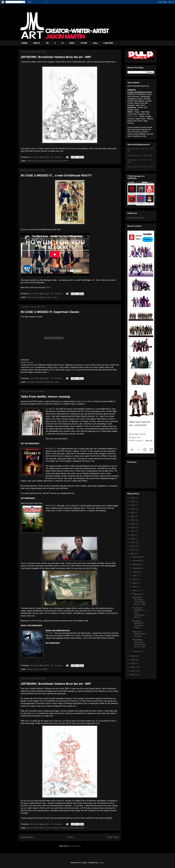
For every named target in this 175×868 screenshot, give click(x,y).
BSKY (72, 43)
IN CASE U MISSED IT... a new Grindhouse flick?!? (56, 175)
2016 (132, 535)
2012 (132, 550)
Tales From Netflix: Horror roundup (45, 396)
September (138, 568)
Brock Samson (40, 161)
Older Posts (113, 837)
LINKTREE (108, 43)
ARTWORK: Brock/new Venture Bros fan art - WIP (56, 57)
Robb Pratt (40, 382)
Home (70, 837)
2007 (132, 667)
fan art (49, 161)
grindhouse (41, 297)
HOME (24, 43)
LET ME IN (50, 409)
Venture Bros (58, 161)
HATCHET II (50, 449)
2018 (132, 527)
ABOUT (36, 43)
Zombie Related (87, 401)
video (55, 297)
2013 (132, 546)
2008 (132, 663)
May (135, 583)
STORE (84, 43)
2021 (132, 516)
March (136, 590)
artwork (30, 161)
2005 (132, 675)
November (137, 560)
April (135, 587)
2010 (132, 656)
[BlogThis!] (74, 157)
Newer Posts (27, 837)
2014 (132, 542)
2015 (132, 539)
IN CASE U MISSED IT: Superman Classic (50, 312)
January (136, 651)
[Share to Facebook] (80, 157)
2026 (132, 498)
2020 (132, 520)
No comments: (57, 157)
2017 (132, 531)
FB (47, 43)
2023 (132, 509)
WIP (66, 161)
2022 (132, 513)
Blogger (101, 863)
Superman (49, 382)
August (136, 572)
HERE (48, 287)
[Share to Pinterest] (82, 157)
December (137, 557)
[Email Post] (67, 157)
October (136, 564)
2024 (132, 505)
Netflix (29, 669)
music (49, 297)
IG (63, 43)
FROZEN (49, 633)
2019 (132, 524)
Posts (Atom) (75, 846)
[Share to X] (77, 157)
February (137, 594)
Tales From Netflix (40, 669)
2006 (132, 671)
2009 (132, 660)
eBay (95, 43)
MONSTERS (51, 506)
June (135, 579)
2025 (132, 501)
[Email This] (72, 157)
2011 (132, 554)
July (135, 575)
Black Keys (31, 297)
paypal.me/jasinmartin (136, 218)
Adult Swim (132, 116)
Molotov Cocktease (60, 828)
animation (31, 382)
